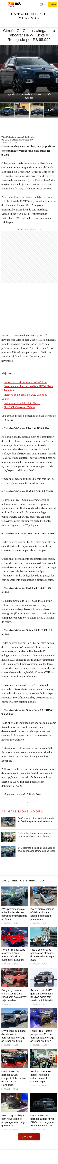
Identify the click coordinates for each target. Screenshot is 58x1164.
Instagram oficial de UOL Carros (22, 403)
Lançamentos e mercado (29, 16)
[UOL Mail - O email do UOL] (41, 4)
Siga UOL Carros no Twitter (19, 407)
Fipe (12, 390)
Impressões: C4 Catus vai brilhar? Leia (25, 382)
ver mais (27, 1137)
